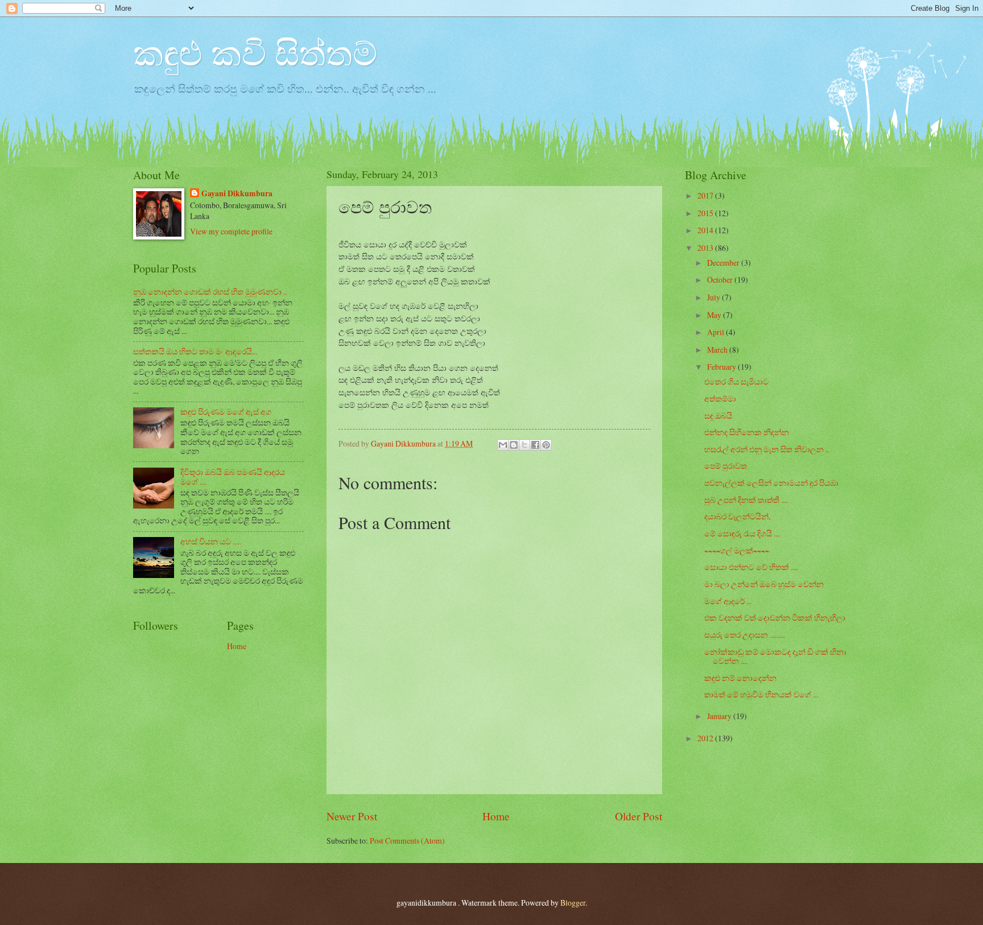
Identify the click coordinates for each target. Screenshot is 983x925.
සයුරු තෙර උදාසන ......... (744, 634)
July (714, 297)
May (715, 314)
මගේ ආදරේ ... (727, 601)
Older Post (638, 816)
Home (496, 816)
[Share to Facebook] (535, 445)
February (722, 366)
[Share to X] (524, 445)
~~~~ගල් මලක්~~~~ (736, 550)
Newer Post (352, 816)
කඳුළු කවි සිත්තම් (255, 52)
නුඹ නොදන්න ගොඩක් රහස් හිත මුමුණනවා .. (210, 291)
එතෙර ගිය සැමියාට (736, 381)
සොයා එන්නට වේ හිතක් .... (751, 566)
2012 (706, 738)
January (720, 716)
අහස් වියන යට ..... (210, 541)
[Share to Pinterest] (546, 445)
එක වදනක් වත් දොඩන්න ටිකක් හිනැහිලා (774, 617)
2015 (706, 213)
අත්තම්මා (720, 398)
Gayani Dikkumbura (236, 193)
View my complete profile (231, 231)
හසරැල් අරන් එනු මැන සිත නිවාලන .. (766, 449)
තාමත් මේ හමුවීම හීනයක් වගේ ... (761, 694)
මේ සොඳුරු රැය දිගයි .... (742, 533)
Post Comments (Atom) (407, 840)
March (718, 349)
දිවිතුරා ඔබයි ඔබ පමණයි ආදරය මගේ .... (232, 476)
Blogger (572, 902)
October (720, 279)
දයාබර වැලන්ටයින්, (737, 516)
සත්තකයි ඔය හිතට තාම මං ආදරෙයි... (195, 351)
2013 (706, 247)
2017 (706, 195)
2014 (706, 230)
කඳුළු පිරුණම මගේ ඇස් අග (225, 411)
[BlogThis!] (513, 445)
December (724, 262)
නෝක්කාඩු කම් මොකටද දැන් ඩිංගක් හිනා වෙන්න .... (775, 656)
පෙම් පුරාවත (725, 465)
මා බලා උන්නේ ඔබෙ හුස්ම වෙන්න (764, 584)
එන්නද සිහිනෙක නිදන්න (746, 432)
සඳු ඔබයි (718, 415)
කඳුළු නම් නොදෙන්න (740, 677)
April (716, 332)
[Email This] (503, 445)
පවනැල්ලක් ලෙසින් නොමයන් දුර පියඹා (771, 482)
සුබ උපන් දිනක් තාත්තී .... (746, 499)
